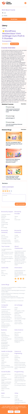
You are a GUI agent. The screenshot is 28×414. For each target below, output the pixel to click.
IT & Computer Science (20, 385)
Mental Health (4, 355)
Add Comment (20, 204)
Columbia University (6, 241)
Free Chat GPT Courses (6, 257)
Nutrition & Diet (5, 357)
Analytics (17, 335)
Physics (16, 359)
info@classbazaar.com (20, 270)
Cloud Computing (5, 316)
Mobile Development (6, 314)
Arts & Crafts (18, 315)
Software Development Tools (6, 321)
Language (17, 399)
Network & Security (5, 319)
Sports (2, 363)
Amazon (16, 240)
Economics (4, 377)
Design (16, 307)
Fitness (3, 359)
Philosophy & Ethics (5, 383)
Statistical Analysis (19, 339)
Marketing (3, 216)
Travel (16, 397)
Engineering (17, 357)
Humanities (4, 387)
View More (23, 104)
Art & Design (4, 227)
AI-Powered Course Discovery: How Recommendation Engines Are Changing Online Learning (12, 298)
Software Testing (5, 324)
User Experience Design (20, 318)
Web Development (5, 313)
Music (16, 309)
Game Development (19, 379)
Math (2, 226)
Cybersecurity (4, 311)
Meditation (3, 362)
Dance (2, 368)
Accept (11, 411)
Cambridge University (6, 243)
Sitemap (3, 275)
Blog (2, 272)
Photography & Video (20, 311)
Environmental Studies (20, 364)
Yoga (2, 360)
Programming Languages (21, 376)
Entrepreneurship (5, 345)
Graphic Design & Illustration (19, 313)
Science (3, 221)
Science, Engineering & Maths (20, 368)
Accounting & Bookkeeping (4, 343)
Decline (17, 411)
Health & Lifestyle (5, 219)
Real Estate (4, 340)
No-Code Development (20, 383)
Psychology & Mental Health (6, 379)
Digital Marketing (5, 335)
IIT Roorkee (3, 238)
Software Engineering (6, 317)
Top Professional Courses (7, 252)
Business (3, 217)
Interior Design (18, 320)
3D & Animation (18, 317)
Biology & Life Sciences (20, 362)
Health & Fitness (5, 354)
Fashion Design (18, 322)
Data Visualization (19, 337)
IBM (15, 238)
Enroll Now (14, 19)
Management (4, 347)
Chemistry (17, 361)
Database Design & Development (5, 326)
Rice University (4, 237)
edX (15, 218)
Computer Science (5, 214)
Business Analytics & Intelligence (19, 341)
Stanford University (5, 240)
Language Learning (5, 374)
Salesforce (17, 241)
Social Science (4, 385)
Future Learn (17, 219)
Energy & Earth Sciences (20, 365)
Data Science (18, 332)
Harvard (3, 235)
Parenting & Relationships (7, 367)
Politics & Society (5, 388)
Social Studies (4, 222)
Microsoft (17, 237)
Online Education (19, 400)
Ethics (2, 390)
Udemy (16, 216)
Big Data (16, 334)
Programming (4, 224)
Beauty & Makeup (5, 365)
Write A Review (14, 44)
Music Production (19, 323)
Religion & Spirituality (6, 382)
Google (16, 235)
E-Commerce (4, 337)
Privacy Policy (4, 273)
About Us (3, 270)
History (3, 376)
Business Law (4, 348)
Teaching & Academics (20, 402)
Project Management (6, 339)
